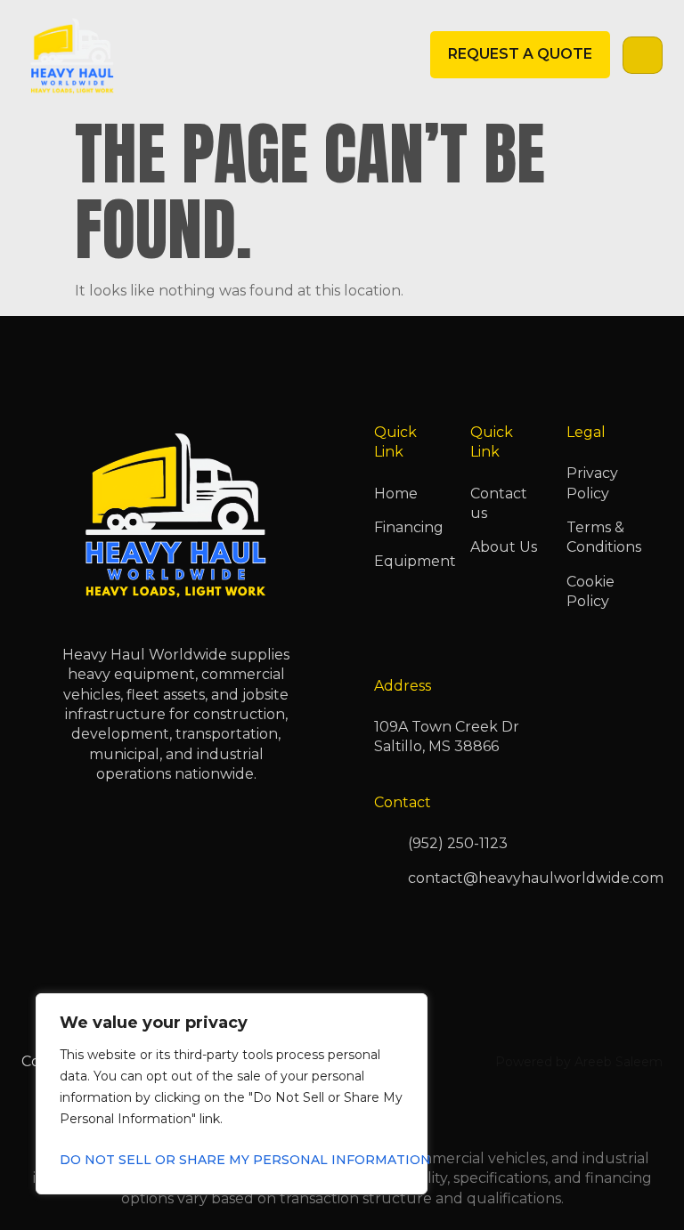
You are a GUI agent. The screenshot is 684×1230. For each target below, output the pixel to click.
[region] (232, 1093)
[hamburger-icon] (643, 55)
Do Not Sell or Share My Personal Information (231, 1160)
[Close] (408, 1008)
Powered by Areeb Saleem (579, 1062)
